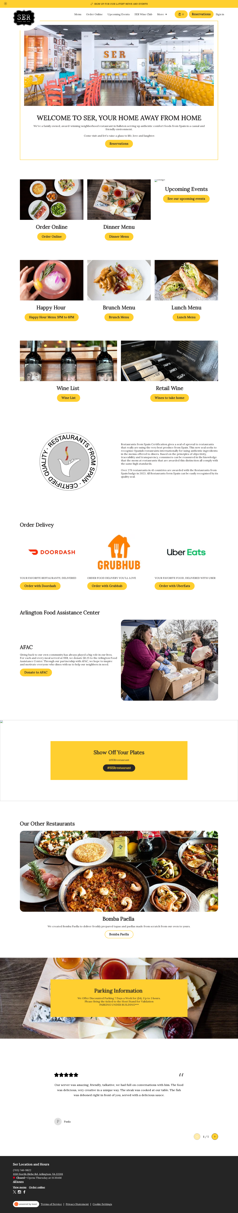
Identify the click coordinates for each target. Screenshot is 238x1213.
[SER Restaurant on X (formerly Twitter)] (15, 1192)
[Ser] (26, 20)
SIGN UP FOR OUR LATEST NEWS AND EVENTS (121, 3)
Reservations (201, 14)
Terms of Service (51, 1204)
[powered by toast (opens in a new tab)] (26, 1204)
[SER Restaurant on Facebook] (24, 1192)
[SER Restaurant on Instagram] (19, 1192)
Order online (37, 1187)
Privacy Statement (77, 1204)
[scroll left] (197, 1136)
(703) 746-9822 (22, 1170)
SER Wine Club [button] (143, 14)
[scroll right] (215, 1136)
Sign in (220, 14)
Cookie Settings (102, 1204)
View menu (19, 1187)
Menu (77, 14)
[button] (5, 3)
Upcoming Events (119, 14)
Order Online (94, 14)
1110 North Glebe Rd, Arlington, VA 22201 (38, 1173)
